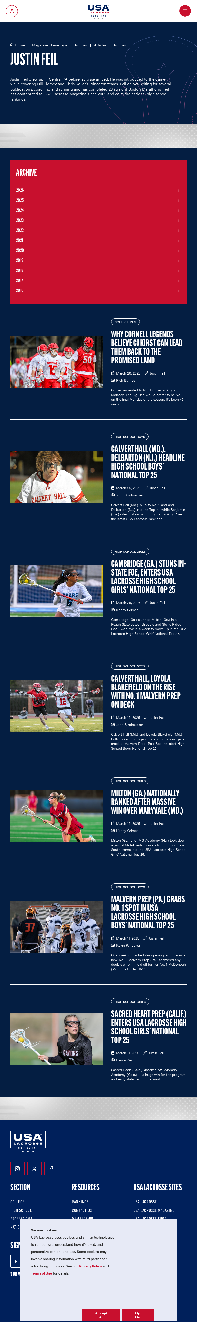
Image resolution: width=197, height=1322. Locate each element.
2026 (20, 190)
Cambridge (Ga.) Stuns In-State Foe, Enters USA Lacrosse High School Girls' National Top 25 (148, 577)
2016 (19, 291)
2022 (20, 230)
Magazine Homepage (49, 45)
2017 (19, 281)
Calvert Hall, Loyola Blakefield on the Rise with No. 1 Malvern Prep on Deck (146, 692)
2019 (19, 260)
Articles (81, 45)
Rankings (80, 1202)
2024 (20, 210)
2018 (19, 271)
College (17, 1202)
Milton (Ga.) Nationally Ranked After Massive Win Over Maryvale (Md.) (147, 802)
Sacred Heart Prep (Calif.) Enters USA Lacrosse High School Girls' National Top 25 (149, 1028)
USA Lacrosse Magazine (153, 1211)
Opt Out (138, 1315)
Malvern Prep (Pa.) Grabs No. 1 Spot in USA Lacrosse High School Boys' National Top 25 (148, 913)
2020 (20, 250)
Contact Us (82, 1211)
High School (21, 1211)
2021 (19, 240)
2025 (20, 200)
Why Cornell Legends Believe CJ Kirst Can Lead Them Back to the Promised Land (147, 348)
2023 (20, 220)
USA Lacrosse (145, 1202)
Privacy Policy (90, 1265)
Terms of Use (41, 1273)
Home (20, 45)
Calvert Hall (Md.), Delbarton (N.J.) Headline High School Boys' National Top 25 (148, 463)
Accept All (101, 1315)
